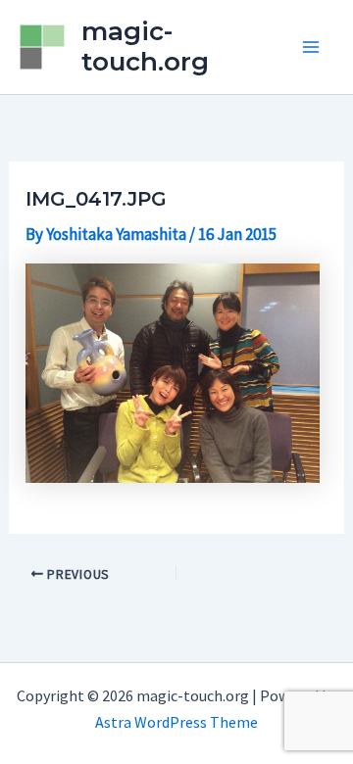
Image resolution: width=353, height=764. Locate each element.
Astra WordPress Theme (176, 722)
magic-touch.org (145, 46)
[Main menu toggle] (311, 47)
